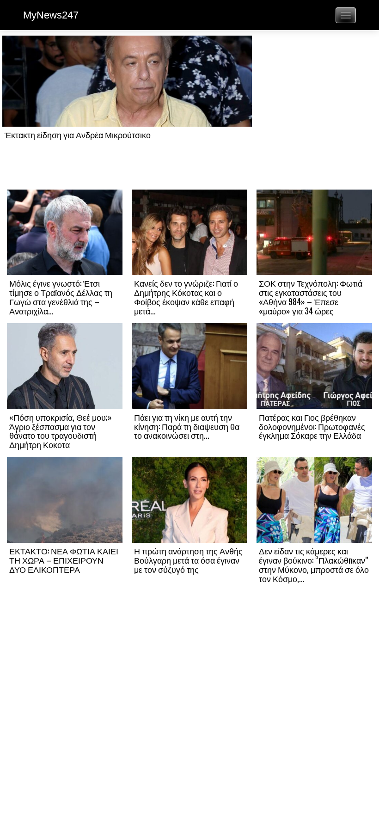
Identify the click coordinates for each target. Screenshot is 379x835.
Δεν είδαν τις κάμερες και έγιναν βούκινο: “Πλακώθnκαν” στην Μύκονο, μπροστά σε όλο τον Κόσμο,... (314, 564)
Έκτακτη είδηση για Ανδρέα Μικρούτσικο (78, 135)
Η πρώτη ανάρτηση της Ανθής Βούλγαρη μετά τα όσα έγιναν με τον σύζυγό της (188, 560)
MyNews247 (51, 15)
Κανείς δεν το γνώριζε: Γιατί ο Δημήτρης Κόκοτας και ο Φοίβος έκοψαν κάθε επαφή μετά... (186, 296)
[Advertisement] (314, 112)
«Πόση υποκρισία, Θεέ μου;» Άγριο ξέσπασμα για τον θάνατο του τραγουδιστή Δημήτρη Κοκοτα (60, 430)
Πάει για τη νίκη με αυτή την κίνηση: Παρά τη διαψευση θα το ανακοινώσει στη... (186, 426)
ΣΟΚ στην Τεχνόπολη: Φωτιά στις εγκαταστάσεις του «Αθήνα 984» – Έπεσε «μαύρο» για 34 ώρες (310, 296)
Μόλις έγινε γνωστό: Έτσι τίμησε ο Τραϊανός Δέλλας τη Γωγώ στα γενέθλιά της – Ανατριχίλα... (60, 296)
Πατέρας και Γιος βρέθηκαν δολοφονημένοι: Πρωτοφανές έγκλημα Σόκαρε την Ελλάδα (312, 426)
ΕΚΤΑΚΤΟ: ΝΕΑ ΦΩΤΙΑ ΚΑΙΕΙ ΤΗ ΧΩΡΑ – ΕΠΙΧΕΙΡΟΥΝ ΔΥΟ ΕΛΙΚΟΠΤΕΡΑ (63, 560)
